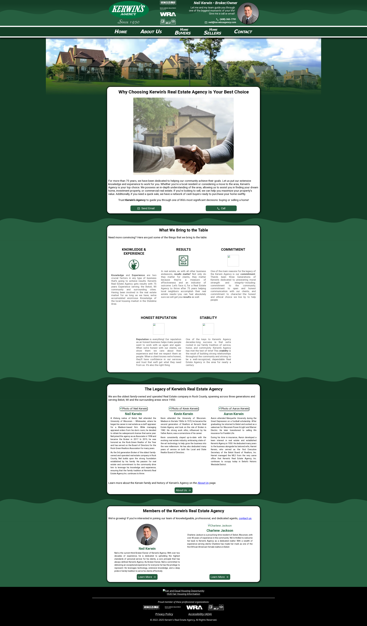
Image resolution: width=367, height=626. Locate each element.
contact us (245, 518)
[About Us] (151, 32)
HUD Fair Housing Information (183, 593)
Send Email (148, 208)
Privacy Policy (164, 614)
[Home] (121, 32)
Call (222, 208)
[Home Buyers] (182, 31)
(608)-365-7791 (227, 19)
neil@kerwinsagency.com (222, 22)
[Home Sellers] (212, 31)
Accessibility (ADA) (200, 614)
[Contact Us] (243, 31)
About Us (203, 483)
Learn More (147, 577)
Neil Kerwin (147, 549)
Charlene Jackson (220, 531)
